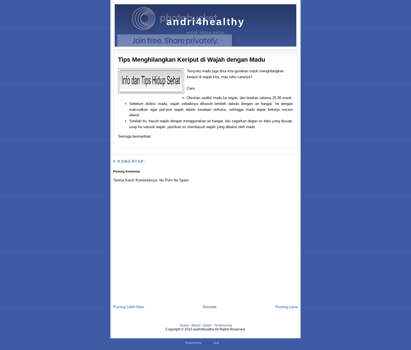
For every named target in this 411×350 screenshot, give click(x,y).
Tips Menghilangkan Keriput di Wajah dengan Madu (191, 59)
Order (207, 325)
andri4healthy (205, 21)
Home (184, 325)
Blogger (207, 342)
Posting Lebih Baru (128, 307)
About (195, 325)
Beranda (209, 307)
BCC (222, 342)
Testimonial (223, 325)
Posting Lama (286, 307)
